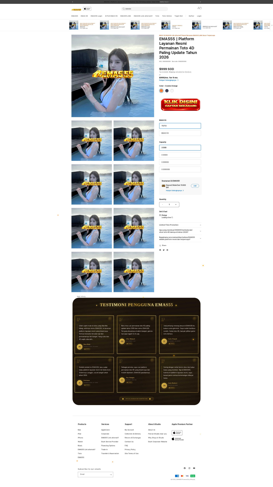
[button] (74, 16)
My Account (129, 430)
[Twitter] (164, 250)
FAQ (126, 445)
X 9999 (164, 155)
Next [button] (200, 2)
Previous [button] (72, 2)
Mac (79, 430)
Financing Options (108, 445)
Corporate (105, 434)
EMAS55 (74, 16)
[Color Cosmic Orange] (161, 91)
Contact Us (129, 442)
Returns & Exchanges (133, 438)
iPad (79, 434)
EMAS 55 (84, 16)
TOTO (164, 126)
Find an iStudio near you (157, 434)
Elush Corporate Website (157, 442)
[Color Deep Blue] (167, 90)
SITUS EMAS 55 (111, 16)
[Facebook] (160, 250)
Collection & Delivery (133, 434)
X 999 (164, 148)
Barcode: (175, 61)
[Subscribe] (110, 474)
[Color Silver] (172, 90)
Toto (157, 16)
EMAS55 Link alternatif (143, 16)
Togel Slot (179, 16)
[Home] (76, 10)
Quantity (162, 199)
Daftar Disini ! (164, 2)
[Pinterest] (167, 250)
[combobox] (144, 9)
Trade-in (104, 449)
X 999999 (165, 169)
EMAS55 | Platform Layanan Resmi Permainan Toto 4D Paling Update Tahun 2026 (136, 2)
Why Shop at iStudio (156, 438)
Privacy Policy (130, 449)
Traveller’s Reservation (110, 453)
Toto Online (167, 16)
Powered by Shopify (188, 479)
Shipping (172, 72)
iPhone (80, 438)
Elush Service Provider (109, 442)
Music (80, 445)
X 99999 (165, 162)
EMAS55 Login (96, 16)
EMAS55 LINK (125, 16)
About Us (151, 430)
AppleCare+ (105, 430)
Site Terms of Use (131, 453)
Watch (80, 442)
